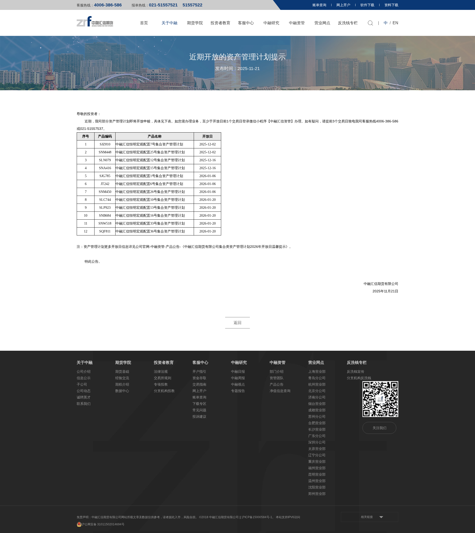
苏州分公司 (317, 416)
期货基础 (122, 371)
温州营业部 (317, 481)
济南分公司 (317, 397)
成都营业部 (317, 410)
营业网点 (322, 23)
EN (395, 23)
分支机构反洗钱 (359, 378)
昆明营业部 (317, 474)
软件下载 (367, 5)
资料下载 (391, 5)
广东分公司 (317, 436)
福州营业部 (317, 468)
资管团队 (277, 378)
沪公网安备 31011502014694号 (103, 524)
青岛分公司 (317, 378)
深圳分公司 (317, 442)
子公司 (82, 384)
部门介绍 (277, 371)
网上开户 (343, 5)
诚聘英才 (84, 397)
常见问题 (199, 410)
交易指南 (199, 384)
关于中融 (169, 23)
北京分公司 (317, 391)
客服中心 (246, 23)
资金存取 (199, 378)
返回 (237, 323)
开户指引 (199, 371)
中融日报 (238, 371)
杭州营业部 (317, 384)
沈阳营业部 (317, 487)
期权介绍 (122, 384)
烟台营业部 (317, 404)
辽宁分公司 (317, 455)
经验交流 (122, 378)
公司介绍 (84, 371)
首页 (144, 23)
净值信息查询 (280, 391)
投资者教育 (220, 23)
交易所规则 (162, 378)
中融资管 (297, 23)
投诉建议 (199, 416)
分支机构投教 (164, 391)
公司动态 (84, 391)
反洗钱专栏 (348, 23)
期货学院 (195, 23)
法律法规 (161, 371)
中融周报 (238, 378)
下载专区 (199, 404)
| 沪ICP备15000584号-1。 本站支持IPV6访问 (270, 517)
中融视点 (238, 384)
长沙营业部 (317, 429)
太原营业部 (317, 449)
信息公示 (84, 378)
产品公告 (277, 384)
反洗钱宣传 (355, 371)
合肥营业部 (317, 423)
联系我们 (84, 404)
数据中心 (122, 391)
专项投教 (161, 384)
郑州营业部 (317, 494)
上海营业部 (317, 371)
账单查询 (319, 5)
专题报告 (238, 391)
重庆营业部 (317, 461)
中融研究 (271, 23)
